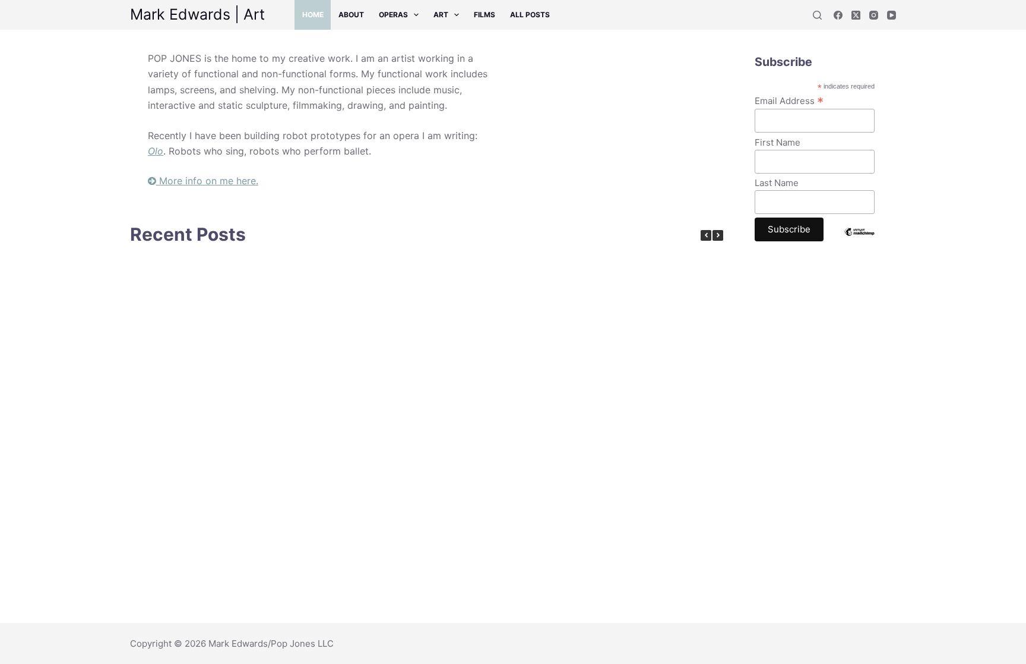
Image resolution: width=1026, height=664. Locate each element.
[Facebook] (838, 15)
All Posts (530, 14)
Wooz (437, 464)
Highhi (437, 351)
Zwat (170, 464)
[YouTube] (891, 15)
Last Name (777, 182)
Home (313, 14)
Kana (348, 351)
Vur (259, 351)
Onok (526, 351)
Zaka (348, 464)
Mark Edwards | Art (197, 14)
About (351, 14)
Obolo (259, 464)
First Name (777, 142)
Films (484, 14)
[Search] (817, 15)
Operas (393, 14)
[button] (717, 235)
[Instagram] (873, 15)
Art (440, 14)
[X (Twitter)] (855, 15)
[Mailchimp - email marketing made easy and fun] (859, 241)
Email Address (789, 100)
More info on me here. (207, 181)
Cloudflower (170, 351)
